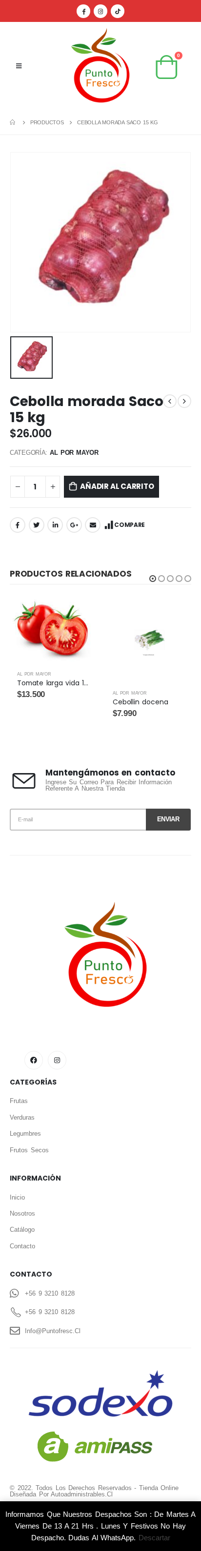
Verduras (22, 1117)
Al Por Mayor (74, 452)
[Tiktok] (117, 11)
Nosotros (22, 1213)
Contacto (22, 1246)
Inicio (17, 1197)
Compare (129, 525)
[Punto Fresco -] (100, 66)
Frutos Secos (29, 1150)
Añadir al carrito (117, 486)
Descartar (154, 1537)
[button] (152, 578)
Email (92, 525)
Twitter (36, 525)
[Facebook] (83, 11)
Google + (74, 525)
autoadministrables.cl (82, 1494)
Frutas (19, 1101)
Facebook (17, 525)
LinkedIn (55, 525)
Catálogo (22, 1229)
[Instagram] (100, 11)
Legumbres (25, 1133)
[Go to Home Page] (13, 122)
